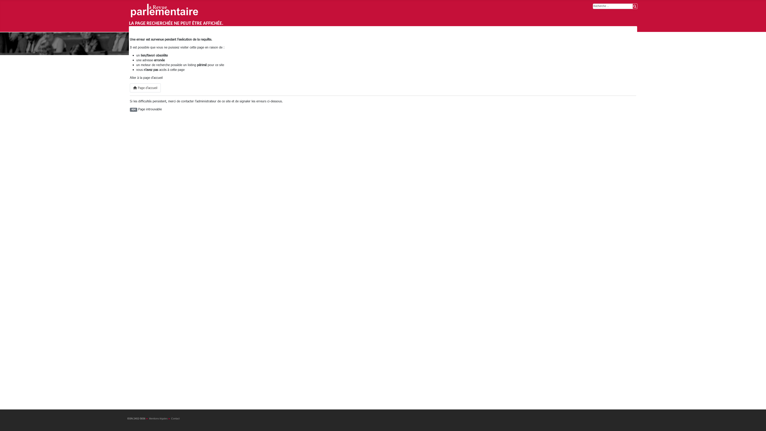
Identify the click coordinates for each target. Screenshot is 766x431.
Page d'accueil (147, 88)
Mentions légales (158, 418)
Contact (175, 418)
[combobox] (613, 6)
